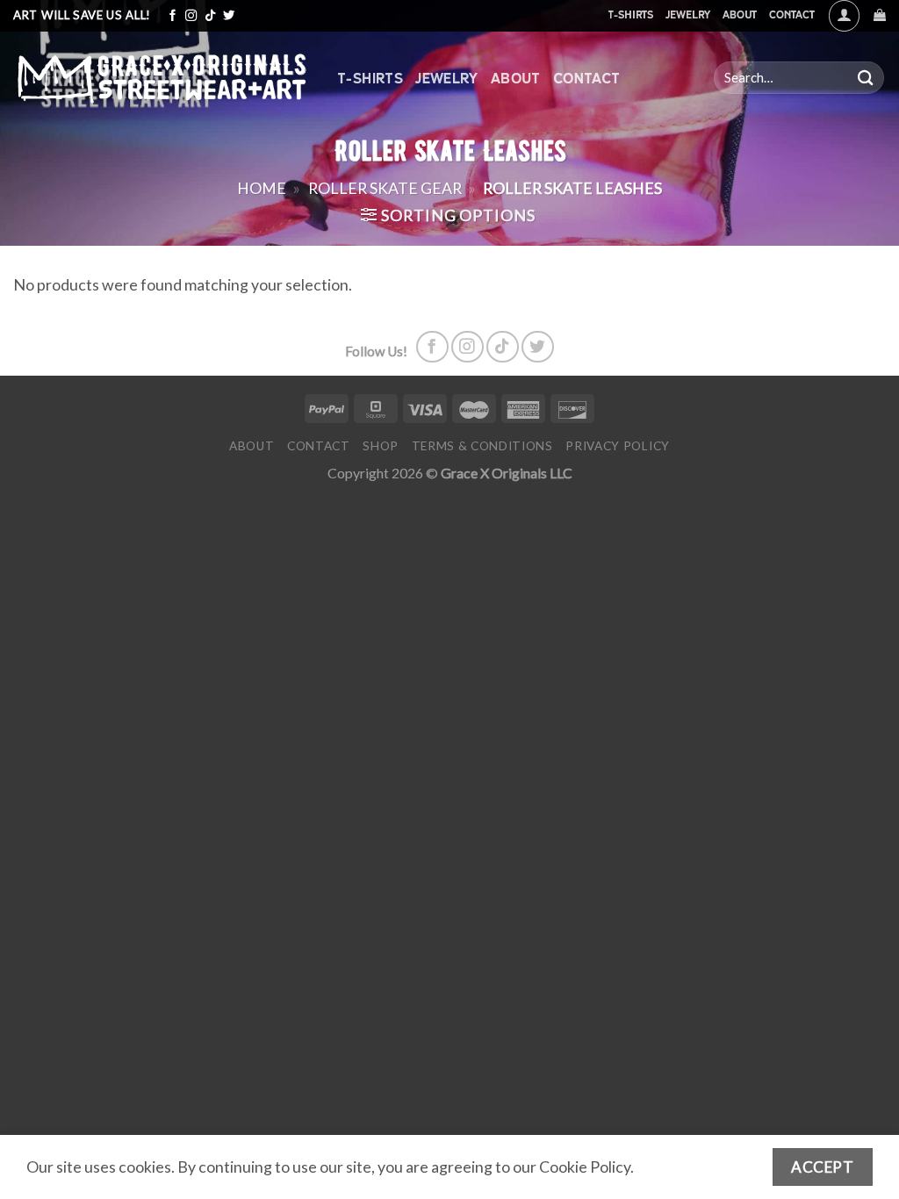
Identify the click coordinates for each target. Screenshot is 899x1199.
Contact (792, 14)
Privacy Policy (617, 446)
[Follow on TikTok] (210, 16)
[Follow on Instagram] (191, 16)
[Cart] (880, 15)
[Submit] (865, 77)
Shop (381, 446)
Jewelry (687, 14)
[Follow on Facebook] (172, 16)
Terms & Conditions (482, 446)
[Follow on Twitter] (228, 16)
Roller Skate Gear (385, 187)
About (740, 14)
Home (261, 187)
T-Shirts (630, 14)
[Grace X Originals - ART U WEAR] (162, 78)
